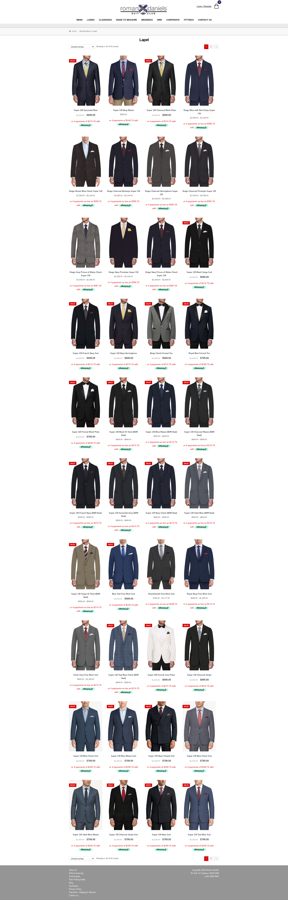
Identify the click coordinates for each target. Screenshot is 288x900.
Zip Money (73, 886)
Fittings (189, 20)
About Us (73, 870)
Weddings (147, 20)
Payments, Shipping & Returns (82, 892)
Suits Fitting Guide (77, 879)
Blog (71, 883)
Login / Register (204, 6)
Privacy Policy (75, 889)
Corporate (173, 20)
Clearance (105, 20)
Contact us (205, 20)
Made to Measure (126, 20)
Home (74, 31)
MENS (79, 20)
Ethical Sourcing (76, 873)
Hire (159, 20)
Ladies (90, 20)
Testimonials (74, 876)
